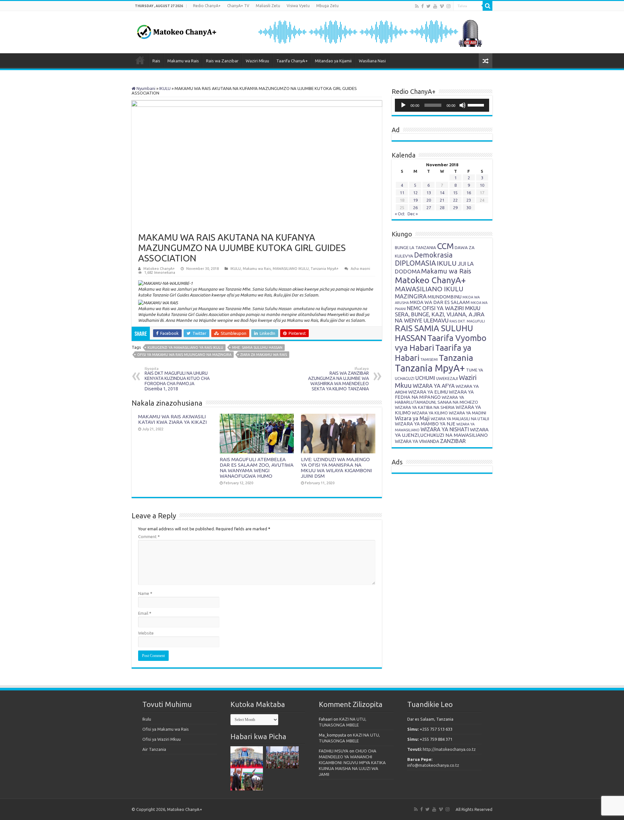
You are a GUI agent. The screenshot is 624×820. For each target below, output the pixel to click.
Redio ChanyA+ (207, 6)
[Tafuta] (487, 6)
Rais (156, 60)
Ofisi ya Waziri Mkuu (161, 739)
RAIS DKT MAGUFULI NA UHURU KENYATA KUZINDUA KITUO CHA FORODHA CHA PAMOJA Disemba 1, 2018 (177, 379)
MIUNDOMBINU (445, 296)
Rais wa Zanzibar (222, 60)
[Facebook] (422, 6)
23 (468, 200)
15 (455, 192)
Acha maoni (360, 269)
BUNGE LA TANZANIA (415, 247)
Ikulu (146, 719)
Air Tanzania (154, 749)
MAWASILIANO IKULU (291, 269)
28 (442, 207)
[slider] (477, 104)
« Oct (400, 213)
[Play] (403, 105)
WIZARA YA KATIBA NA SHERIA (425, 407)
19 (415, 200)
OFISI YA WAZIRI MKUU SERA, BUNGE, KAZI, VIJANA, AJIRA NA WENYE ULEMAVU (440, 314)
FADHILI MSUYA (333, 751)
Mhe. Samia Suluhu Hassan (257, 347)
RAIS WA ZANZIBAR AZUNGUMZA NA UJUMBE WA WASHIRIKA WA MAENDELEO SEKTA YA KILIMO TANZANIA (338, 379)
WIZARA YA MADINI (467, 412)
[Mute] (462, 105)
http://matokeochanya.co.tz (449, 749)
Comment (149, 536)
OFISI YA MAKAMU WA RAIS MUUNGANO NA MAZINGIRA (184, 355)
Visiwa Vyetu (298, 6)
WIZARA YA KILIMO (430, 412)
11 (402, 192)
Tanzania (456, 357)
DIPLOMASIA (415, 263)
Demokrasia (433, 255)
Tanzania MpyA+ (325, 269)
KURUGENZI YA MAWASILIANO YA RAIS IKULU (185, 347)
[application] (442, 105)
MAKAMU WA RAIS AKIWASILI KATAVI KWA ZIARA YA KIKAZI (172, 419)
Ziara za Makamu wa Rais (263, 355)
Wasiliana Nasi (372, 60)
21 (442, 200)
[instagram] (448, 6)
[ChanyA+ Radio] (370, 31)
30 (468, 207)
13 (428, 192)
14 (442, 192)
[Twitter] (428, 6)
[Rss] (416, 6)
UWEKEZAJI (447, 378)
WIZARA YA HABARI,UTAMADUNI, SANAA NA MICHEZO (436, 399)
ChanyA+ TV (238, 6)
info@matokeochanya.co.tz (433, 765)
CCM (445, 246)
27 (428, 207)
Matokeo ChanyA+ (159, 269)
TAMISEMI (429, 359)
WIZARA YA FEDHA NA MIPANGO (434, 394)
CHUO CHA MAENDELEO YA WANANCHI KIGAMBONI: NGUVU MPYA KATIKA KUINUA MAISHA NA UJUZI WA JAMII (352, 762)
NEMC (414, 308)
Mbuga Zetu (327, 6)
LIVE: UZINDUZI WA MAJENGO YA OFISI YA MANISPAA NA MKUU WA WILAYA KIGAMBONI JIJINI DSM (336, 468)
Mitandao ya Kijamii (333, 60)
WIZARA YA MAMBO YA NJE (425, 423)
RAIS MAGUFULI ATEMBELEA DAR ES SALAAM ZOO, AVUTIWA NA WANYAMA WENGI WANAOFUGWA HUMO (256, 468)
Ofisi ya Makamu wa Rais (165, 729)
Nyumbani (145, 88)
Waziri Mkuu (257, 60)
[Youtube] (435, 6)
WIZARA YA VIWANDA (417, 441)
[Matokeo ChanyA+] (176, 30)
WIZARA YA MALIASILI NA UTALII (460, 419)
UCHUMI (425, 378)
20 (428, 200)
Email (144, 613)
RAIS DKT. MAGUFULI (467, 321)
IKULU (165, 88)
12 (415, 192)
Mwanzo (140, 60)
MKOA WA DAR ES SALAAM (440, 302)
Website (146, 633)
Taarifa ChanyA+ (292, 60)
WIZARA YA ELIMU (428, 392)
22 (455, 200)
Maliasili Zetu (268, 6)
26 (415, 207)
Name (145, 593)
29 (455, 207)
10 (482, 185)
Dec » (413, 213)
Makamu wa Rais (183, 60)
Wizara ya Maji (412, 418)
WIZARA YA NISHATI (445, 429)
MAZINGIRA (411, 296)
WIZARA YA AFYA (434, 386)
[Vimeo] (442, 6)
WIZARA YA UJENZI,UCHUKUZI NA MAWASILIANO (441, 432)
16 (468, 192)
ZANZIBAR (453, 441)
